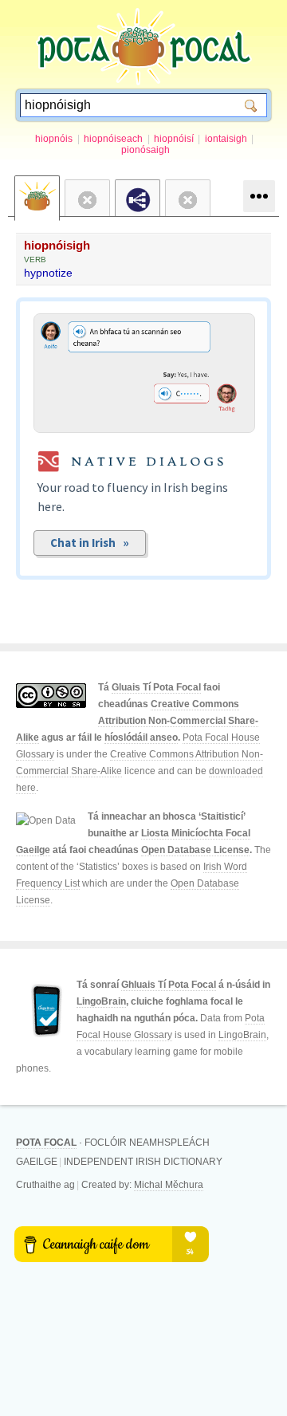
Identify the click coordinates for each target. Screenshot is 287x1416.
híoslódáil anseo (141, 737)
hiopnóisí (174, 138)
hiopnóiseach (113, 138)
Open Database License (195, 850)
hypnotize (48, 272)
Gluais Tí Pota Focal (156, 687)
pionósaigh (145, 149)
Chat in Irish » (89, 542)
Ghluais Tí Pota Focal (168, 984)
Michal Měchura (168, 1184)
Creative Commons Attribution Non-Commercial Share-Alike (137, 720)
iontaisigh (226, 138)
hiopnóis (54, 138)
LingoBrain (101, 1001)
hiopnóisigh (57, 245)
